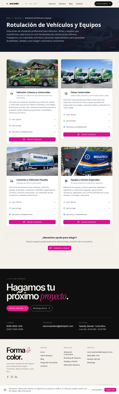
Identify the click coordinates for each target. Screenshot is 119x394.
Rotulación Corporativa (68, 353)
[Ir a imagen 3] (29, 86)
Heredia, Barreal (93, 359)
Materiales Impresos (72, 365)
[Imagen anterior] (9, 74)
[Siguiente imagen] (55, 74)
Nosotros (62, 4)
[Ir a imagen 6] (33, 86)
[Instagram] (12, 377)
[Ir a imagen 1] (25, 86)
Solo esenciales (97, 390)
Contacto (79, 4)
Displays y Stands (70, 361)
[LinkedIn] (16, 377)
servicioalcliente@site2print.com (99, 352)
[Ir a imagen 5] (32, 86)
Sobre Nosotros (46, 355)
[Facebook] (8, 377)
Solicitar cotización (16, 308)
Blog (71, 4)
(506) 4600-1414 (93, 355)
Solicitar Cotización (34, 139)
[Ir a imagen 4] (30, 86)
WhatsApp (91, 362)
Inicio (9, 18)
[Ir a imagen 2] (27, 86)
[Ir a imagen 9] (38, 86)
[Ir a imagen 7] (35, 86)
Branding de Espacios (72, 358)
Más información (24, 391)
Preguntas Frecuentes (49, 362)
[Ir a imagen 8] (37, 86)
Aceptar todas (110, 390)
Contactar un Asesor (61, 248)
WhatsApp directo (40, 308)
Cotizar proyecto (102, 4)
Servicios (52, 4)
